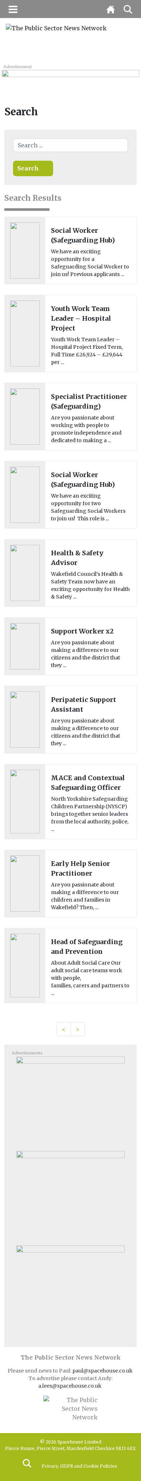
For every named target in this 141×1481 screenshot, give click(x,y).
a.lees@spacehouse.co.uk (70, 1386)
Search (28, 168)
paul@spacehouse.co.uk (103, 1370)
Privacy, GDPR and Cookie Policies (79, 1466)
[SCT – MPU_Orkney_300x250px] (70, 1100)
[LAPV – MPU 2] (70, 1195)
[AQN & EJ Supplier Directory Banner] (70, 77)
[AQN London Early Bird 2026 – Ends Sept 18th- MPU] (70, 1289)
